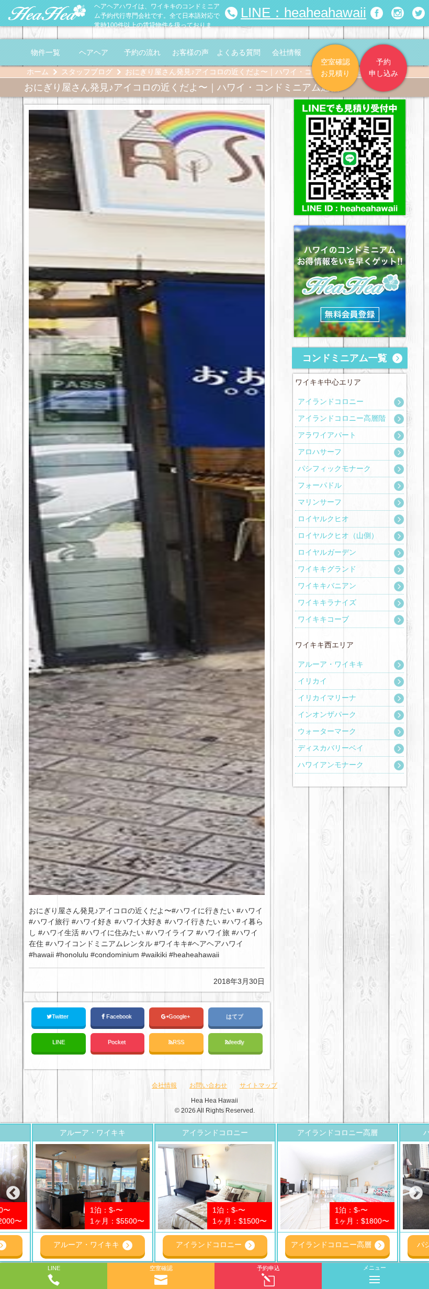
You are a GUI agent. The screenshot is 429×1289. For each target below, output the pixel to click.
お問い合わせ (208, 1085)
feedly (237, 1042)
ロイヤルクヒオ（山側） (338, 535)
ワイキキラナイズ (327, 602)
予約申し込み (383, 67)
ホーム (38, 72)
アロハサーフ (320, 451)
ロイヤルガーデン (327, 552)
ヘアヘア (93, 52)
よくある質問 (239, 52)
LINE (58, 1042)
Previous (13, 1193)
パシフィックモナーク (334, 468)
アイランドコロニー (331, 401)
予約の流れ (142, 52)
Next (416, 1193)
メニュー (374, 1267)
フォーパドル (320, 485)
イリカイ (312, 681)
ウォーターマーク (327, 731)
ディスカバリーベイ (331, 748)
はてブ (235, 1016)
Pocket (117, 1042)
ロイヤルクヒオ (323, 518)
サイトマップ (258, 1085)
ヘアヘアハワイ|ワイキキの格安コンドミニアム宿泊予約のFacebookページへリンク (376, 13)
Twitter (61, 1016)
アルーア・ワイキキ (331, 664)
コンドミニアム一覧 (344, 358)
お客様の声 (190, 52)
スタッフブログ (86, 72)
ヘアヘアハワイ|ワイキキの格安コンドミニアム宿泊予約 (47, 13)
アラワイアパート (327, 435)
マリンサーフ (320, 502)
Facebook (119, 1016)
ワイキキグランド (327, 569)
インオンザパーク (327, 714)
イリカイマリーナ (327, 697)
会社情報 (286, 52)
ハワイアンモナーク (331, 764)
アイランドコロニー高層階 (342, 418)
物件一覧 (45, 52)
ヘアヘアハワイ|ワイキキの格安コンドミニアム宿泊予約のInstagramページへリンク (397, 13)
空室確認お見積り (335, 67)
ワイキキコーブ (323, 619)
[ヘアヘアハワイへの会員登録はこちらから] (349, 231)
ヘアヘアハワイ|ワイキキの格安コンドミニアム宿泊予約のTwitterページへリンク (418, 13)
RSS (178, 1042)
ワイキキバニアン (327, 585)
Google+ (179, 1016)
